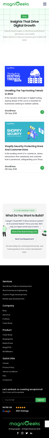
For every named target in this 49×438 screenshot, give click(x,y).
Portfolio (6, 319)
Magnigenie (8, 339)
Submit (40, 400)
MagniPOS (7, 347)
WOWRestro (8, 351)
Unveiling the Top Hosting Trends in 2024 (24, 92)
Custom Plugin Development (15, 294)
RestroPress (8, 343)
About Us (6, 315)
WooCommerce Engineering (15, 290)
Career (6, 363)
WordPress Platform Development (17, 286)
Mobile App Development (14, 299)
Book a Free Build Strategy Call (24, 232)
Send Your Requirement (24, 239)
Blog (4, 310)
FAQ (4, 376)
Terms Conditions (10, 371)
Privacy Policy (8, 367)
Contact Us (7, 380)
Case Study (7, 323)
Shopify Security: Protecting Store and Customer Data (24, 148)
